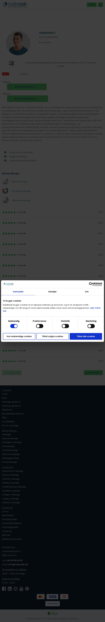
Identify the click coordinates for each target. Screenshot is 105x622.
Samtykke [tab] (18, 291)
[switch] (39, 326)
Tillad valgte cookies (52, 336)
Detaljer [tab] (52, 291)
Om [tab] (87, 291)
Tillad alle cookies (86, 336)
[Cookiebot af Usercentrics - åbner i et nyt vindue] (91, 284)
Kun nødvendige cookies (19, 336)
